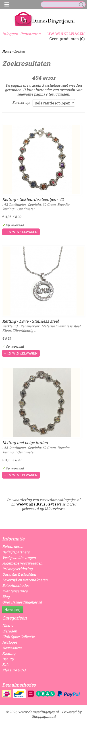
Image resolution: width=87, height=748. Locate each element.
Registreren (30, 33)
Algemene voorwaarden (22, 563)
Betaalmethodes (15, 585)
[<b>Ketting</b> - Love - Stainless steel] (43, 281)
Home (6, 51)
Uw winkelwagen (66, 33)
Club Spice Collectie (18, 636)
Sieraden (9, 631)
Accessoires (12, 647)
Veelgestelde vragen (19, 557)
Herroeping (13, 609)
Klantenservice (14, 591)
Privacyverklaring (17, 568)
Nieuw (7, 625)
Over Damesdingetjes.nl (22, 602)
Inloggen (10, 33)
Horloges (9, 642)
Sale (5, 664)
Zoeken (80, 4)
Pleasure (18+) (13, 670)
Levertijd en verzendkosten (25, 579)
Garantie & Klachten (19, 574)
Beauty (8, 658)
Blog (6, 596)
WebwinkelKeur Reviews (39, 504)
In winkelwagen (22, 232)
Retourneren (12, 546)
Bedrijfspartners (15, 552)
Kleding (8, 653)
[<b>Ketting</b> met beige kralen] (41, 402)
